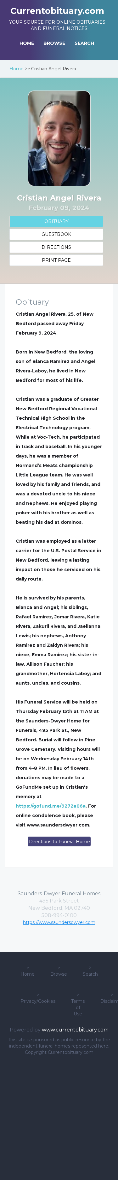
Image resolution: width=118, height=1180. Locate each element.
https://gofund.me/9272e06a (51, 806)
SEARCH (84, 43)
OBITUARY (56, 221)
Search (90, 974)
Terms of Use (78, 1007)
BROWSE (54, 43)
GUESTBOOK (56, 234)
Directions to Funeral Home (59, 841)
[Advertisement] (59, 1118)
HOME (27, 43)
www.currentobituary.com (75, 1030)
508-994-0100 (59, 915)
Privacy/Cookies (37, 1001)
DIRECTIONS (56, 247)
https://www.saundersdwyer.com (59, 922)
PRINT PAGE (56, 260)
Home (16, 69)
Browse (58, 974)
